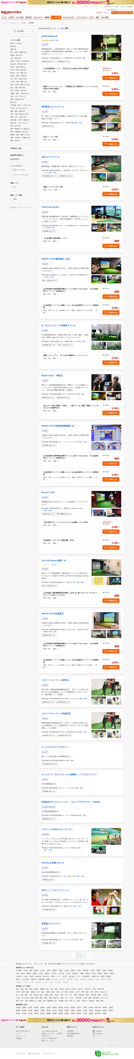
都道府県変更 (14, 159)
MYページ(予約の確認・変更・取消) (122, 12)
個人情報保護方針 (73, 1033)
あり (15, 187)
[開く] (34, 148)
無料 (15, 199)
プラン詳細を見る (111, 78)
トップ (4, 17)
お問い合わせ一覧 (34, 1053)
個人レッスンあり (19, 170)
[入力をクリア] (32, 31)
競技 (97, 17)
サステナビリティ (49, 1053)
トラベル (122, 6)
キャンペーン (38, 17)
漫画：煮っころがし (48, 1040)
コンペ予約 (19, 17)
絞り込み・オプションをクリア (20, 207)
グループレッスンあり (21, 175)
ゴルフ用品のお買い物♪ (49, 1031)
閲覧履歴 (99, 12)
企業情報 (70, 1031)
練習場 (47, 17)
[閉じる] (34, 40)
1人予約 (11, 17)
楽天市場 (129, 6)
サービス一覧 (20, 1053)
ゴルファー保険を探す (49, 1038)
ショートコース (82, 17)
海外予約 (29, 17)
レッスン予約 (56, 17)
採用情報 (70, 1036)
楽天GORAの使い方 (112, 10)
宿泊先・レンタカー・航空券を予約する (51, 1035)
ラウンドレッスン (68, 17)
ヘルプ (122, 10)
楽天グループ (108, 6)
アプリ (91, 17)
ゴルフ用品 (105, 17)
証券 (116, 6)
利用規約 (19, 1038)
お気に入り (107, 12)
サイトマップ (129, 10)
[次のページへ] (89, 955)
